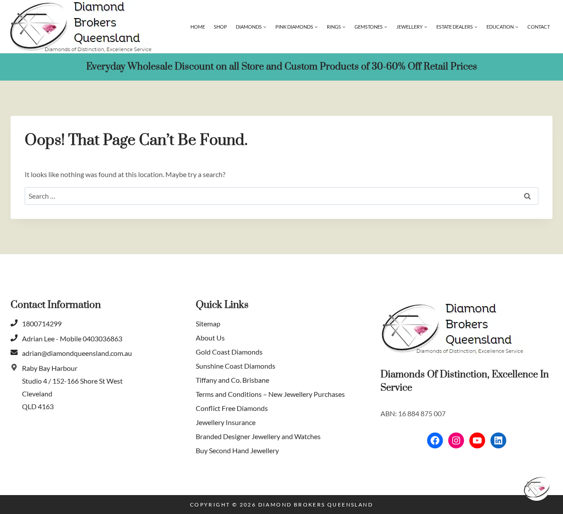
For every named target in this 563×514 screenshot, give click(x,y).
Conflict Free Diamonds (232, 408)
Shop (220, 27)
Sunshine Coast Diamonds (235, 366)
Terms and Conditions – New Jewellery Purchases (270, 394)
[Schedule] (536, 487)
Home (197, 27)
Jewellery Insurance (226, 422)
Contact (538, 27)
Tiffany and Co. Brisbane (232, 380)
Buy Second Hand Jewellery (237, 450)
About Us (210, 337)
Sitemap (208, 323)
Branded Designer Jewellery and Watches (258, 436)
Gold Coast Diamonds (229, 352)
